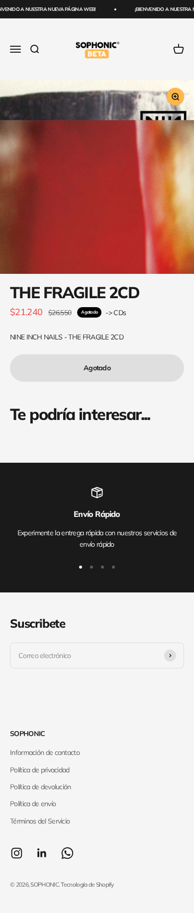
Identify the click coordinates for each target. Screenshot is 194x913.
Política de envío (33, 803)
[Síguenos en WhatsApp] (67, 853)
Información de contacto (45, 752)
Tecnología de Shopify (87, 884)
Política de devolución (40, 786)
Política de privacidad (40, 769)
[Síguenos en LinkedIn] (42, 853)
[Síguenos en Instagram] (16, 853)
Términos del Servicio (40, 821)
